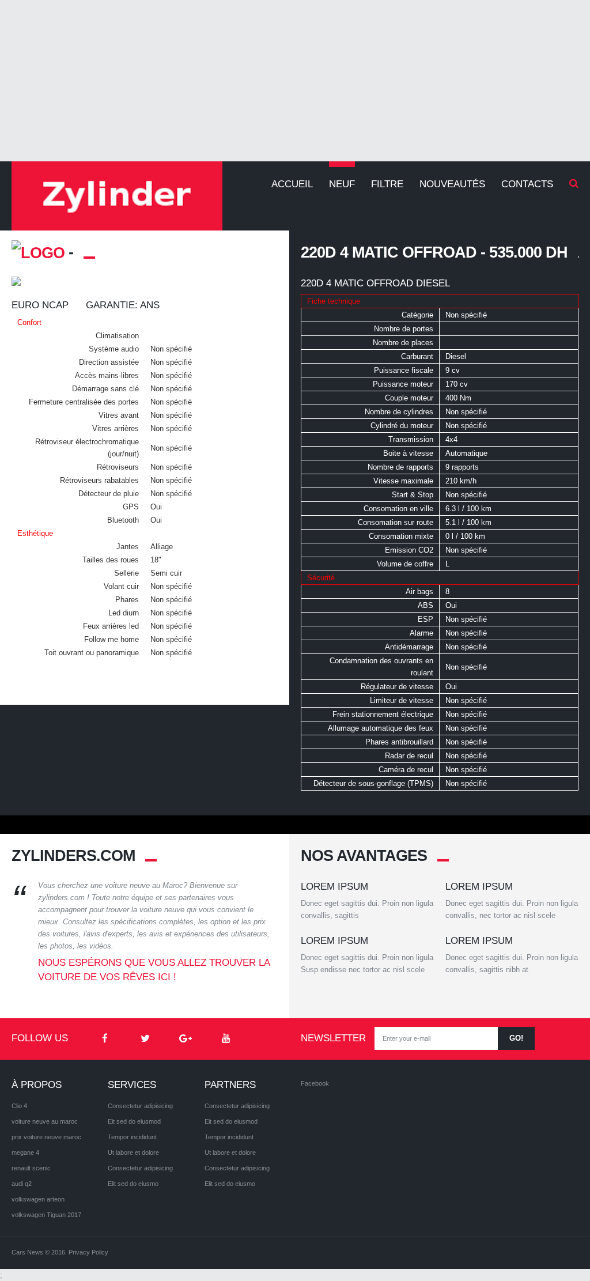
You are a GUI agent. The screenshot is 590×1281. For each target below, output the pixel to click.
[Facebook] (105, 1039)
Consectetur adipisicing (140, 1105)
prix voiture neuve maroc (46, 1136)
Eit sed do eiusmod (134, 1121)
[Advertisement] (295, 80)
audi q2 (22, 1183)
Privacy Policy (88, 1252)
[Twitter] (145, 1039)
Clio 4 (19, 1105)
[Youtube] (226, 1039)
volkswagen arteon (38, 1199)
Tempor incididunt (132, 1136)
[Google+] (185, 1039)
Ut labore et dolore (133, 1152)
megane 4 (25, 1152)
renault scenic (31, 1168)
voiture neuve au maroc (45, 1121)
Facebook (315, 1083)
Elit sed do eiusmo (133, 1183)
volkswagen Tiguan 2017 (46, 1214)
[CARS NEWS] (117, 195)
